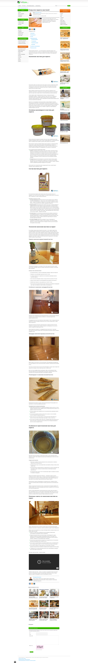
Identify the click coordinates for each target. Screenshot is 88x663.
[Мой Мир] (34, 29)
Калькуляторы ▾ (38, 5)
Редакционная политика (21, 659)
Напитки (19, 61)
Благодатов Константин (38, 12)
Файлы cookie (27, 660)
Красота (19, 12)
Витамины (19, 24)
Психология (20, 16)
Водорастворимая (35, 39)
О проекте (20, 658)
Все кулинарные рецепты (30, 5)
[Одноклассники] (32, 29)
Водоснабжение (62, 21)
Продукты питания (21, 21)
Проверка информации (27, 659)
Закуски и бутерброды (21, 54)
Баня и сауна (62, 20)
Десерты (19, 59)
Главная (19, 5)
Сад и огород (20, 35)
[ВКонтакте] (30, 29)
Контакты (25, 658)
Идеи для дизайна (63, 23)
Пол (61, 16)
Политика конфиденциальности (22, 660)
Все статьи (23, 5)
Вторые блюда (20, 51)
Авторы (22, 658)
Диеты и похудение (21, 13)
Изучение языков (20, 32)
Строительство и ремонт (22, 43)
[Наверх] (15, 662)
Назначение (32, 33)
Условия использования (32, 660)
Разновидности (33, 34)
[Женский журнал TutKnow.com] (23, 2)
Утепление (62, 17)
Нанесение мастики (34, 38)
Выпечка (19, 55)
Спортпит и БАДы (21, 23)
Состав (32, 36)
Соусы (19, 58)
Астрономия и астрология (22, 40)
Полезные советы (33, 47)
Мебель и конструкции (63, 24)
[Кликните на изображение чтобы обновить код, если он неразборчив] (39, 648)
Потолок (61, 13)
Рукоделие (19, 31)
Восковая (33, 44)
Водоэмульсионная (35, 42)
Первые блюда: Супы (21, 50)
